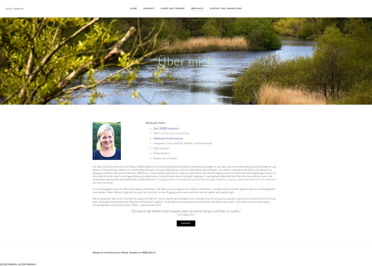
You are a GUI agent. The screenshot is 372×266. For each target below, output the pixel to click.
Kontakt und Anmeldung (226, 9)
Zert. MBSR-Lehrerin (166, 128)
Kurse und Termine (173, 9)
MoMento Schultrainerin (168, 138)
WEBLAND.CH (148, 252)
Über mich (197, 9)
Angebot (148, 9)
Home (133, 9)
